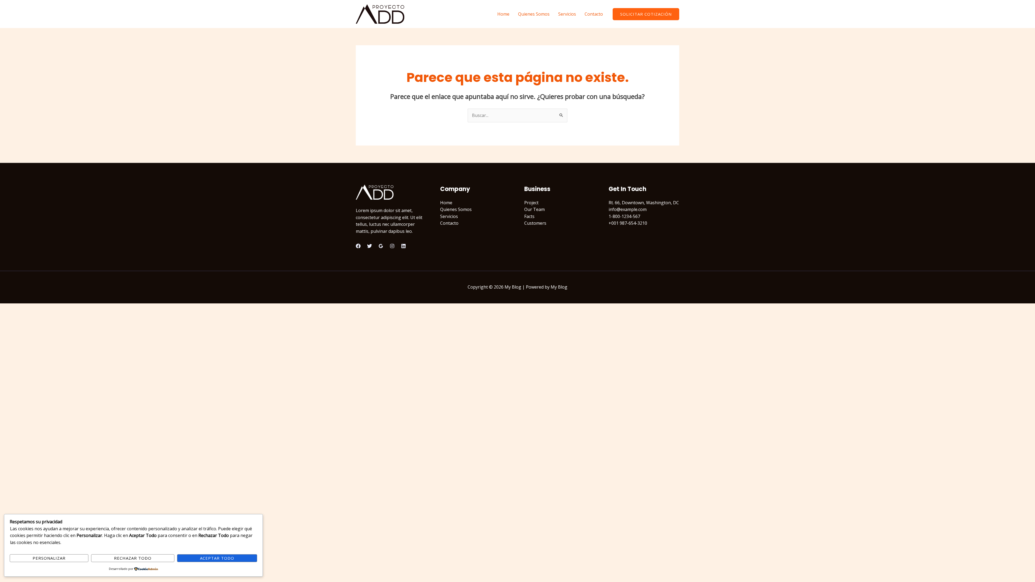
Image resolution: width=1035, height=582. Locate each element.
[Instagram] (392, 246)
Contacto (594, 14)
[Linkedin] (403, 246)
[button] (646, 14)
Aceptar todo (217, 558)
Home (503, 14)
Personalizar (49, 558)
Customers (535, 223)
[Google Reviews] (380, 246)
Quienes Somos (534, 14)
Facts (529, 216)
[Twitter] (369, 246)
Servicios (567, 14)
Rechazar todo (132, 558)
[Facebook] (358, 246)
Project (531, 203)
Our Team (534, 209)
